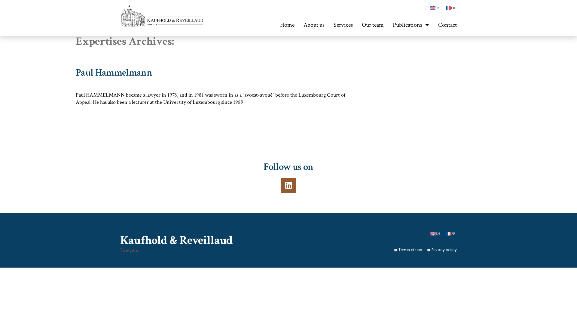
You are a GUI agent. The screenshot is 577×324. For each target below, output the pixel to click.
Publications (407, 25)
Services (343, 25)
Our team (373, 25)
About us (314, 25)
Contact (447, 25)
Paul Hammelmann (114, 72)
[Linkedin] (288, 185)
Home (287, 25)
